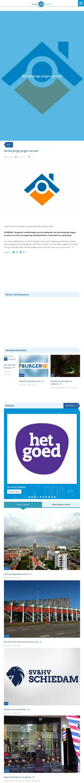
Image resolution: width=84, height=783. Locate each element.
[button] (29, 497)
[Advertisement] (42, 273)
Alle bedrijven (70, 405)
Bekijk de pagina (14, 492)
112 (9, 145)
